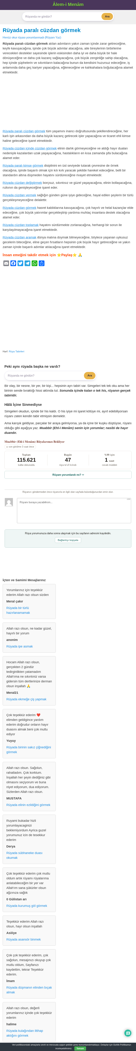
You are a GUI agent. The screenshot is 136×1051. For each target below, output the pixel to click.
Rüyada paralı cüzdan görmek (42, 30)
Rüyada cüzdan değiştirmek (22, 183)
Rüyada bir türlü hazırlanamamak (18, 610)
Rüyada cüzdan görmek (19, 208)
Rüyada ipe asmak (19, 646)
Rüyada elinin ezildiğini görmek (28, 805)
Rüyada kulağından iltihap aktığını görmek (24, 1033)
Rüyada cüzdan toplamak (21, 225)
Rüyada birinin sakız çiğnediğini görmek (28, 750)
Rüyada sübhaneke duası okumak (24, 855)
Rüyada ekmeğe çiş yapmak (26, 699)
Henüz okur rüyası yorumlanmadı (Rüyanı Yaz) (32, 37)
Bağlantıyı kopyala (68, 540)
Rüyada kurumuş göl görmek (26, 906)
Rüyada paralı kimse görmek (23, 165)
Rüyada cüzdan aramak (19, 237)
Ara (107, 16)
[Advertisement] (68, 102)
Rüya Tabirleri (16, 351)
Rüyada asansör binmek (23, 939)
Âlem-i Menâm (68, 4)
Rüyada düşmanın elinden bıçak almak (29, 990)
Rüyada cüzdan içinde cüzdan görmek (30, 148)
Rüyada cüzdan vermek (19, 195)
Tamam (80, 1048)
